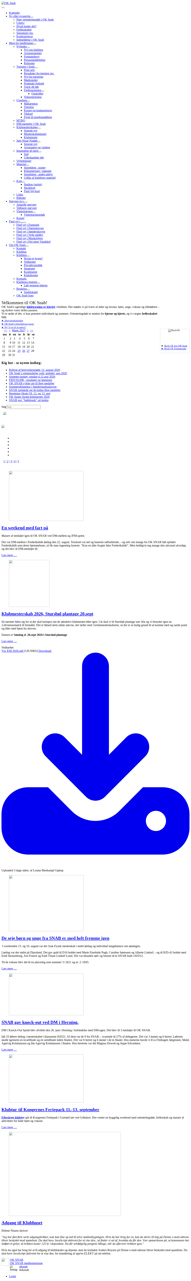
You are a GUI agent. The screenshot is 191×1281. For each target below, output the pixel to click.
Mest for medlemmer (21, 43)
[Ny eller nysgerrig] (31, 17)
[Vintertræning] (34, 212)
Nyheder (21, 46)
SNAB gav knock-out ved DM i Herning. (40, 1022)
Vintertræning (24, 211)
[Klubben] (28, 256)
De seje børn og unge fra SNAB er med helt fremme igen (55, 938)
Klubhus (21, 251)
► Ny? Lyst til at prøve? (13, 327)
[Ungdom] (28, 101)
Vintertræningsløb (34, 214)
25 (19, 350)
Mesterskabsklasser (35, 134)
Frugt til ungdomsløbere (38, 117)
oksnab (23, 1266)
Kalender (14, 12)
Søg (3, 406)
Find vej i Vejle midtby (29, 234)
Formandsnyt (31, 56)
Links (19, 194)
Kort (19, 181)
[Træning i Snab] (36, 67)
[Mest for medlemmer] (34, 44)
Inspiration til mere (27, 150)
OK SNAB (16, 1259)
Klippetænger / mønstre (37, 171)
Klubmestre (30, 137)
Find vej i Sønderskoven (30, 231)
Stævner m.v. (16, 201)
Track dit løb (31, 86)
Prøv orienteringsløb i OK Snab (35, 19)
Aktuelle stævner (26, 204)
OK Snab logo (25, 295)
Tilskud (28, 113)
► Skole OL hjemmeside (173, 348)
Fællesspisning (32, 90)
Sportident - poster (35, 167)
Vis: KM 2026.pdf (12, 650)
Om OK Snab (17, 245)
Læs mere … (9, 555)
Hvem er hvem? (33, 258)
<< (5, 330)
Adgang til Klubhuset (21, 1222)
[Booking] (28, 289)
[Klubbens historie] (38, 283)
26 (23, 350)
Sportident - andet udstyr (38, 174)
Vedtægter (30, 261)
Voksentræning (33, 97)
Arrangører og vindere (37, 147)
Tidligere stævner (26, 208)
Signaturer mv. (25, 33)
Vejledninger (23, 160)
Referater (29, 63)
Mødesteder (31, 80)
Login (12, 1276)
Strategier (29, 268)
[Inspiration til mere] (39, 151)
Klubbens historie (26, 282)
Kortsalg (21, 278)
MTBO (20, 120)
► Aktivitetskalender (12, 320)
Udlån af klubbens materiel (40, 177)
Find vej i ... (16, 221)
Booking (21, 288)
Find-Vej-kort (32, 191)
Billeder (21, 197)
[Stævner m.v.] (25, 202)
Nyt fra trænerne (33, 76)
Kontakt (21, 248)
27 (28, 350)
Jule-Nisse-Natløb (26, 140)
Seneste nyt (30, 130)
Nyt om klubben (33, 49)
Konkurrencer (24, 36)
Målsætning (31, 103)
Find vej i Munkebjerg (29, 238)
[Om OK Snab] (26, 246)
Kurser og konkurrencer (38, 110)
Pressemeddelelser (34, 60)
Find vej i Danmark (27, 224)
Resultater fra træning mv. (39, 73)
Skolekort (29, 187)
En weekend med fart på (24, 527)
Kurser (20, 218)
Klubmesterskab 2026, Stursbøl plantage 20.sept (47, 613)
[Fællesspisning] (42, 91)
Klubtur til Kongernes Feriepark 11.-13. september (50, 1109)
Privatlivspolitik (33, 265)
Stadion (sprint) (33, 184)
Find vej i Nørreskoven (30, 228)
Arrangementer (33, 53)
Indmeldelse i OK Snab (30, 39)
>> (31, 330)
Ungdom (21, 100)
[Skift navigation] (2, 7)
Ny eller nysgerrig (19, 16)
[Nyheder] (28, 47)
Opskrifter (37, 93)
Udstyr (20, 22)
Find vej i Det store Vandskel (33, 241)
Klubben (21, 255)
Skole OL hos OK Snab (175, 346)
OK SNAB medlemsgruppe (26, 1263)
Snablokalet (31, 292)
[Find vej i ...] (24, 222)
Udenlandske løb (34, 157)
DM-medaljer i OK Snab (31, 123)
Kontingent (30, 272)
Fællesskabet (24, 29)
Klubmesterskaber (27, 127)
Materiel (21, 164)
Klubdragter (31, 275)
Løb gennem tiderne (36, 285)
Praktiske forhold (34, 83)
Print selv (29, 70)
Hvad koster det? (26, 26)
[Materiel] (27, 165)
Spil (26, 154)
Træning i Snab (25, 66)
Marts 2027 (18, 330)
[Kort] (23, 182)
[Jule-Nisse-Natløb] (38, 141)
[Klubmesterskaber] (39, 128)
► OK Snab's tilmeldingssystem (17, 324)
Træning (29, 107)
